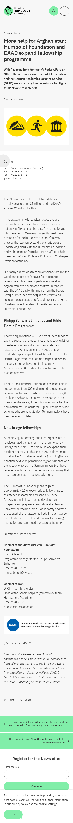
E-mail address (11, 766)
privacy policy (20, 804)
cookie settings (48, 804)
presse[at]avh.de (12, 178)
